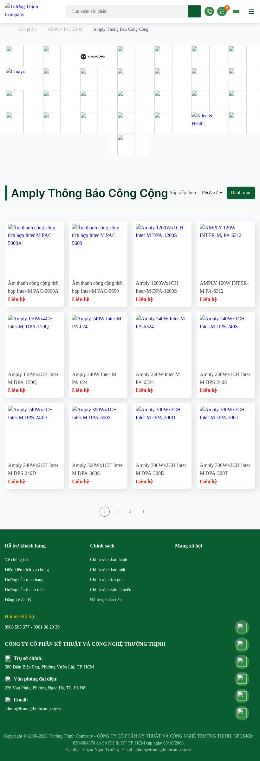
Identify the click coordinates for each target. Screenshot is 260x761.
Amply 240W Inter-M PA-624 (94, 378)
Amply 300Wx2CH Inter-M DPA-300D (162, 469)
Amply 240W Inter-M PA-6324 (158, 378)
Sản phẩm (28, 29)
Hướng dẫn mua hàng (24, 579)
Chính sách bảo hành (108, 559)
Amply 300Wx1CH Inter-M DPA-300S (98, 469)
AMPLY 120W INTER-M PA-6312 (224, 287)
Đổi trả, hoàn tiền (106, 600)
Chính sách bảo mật (107, 569)
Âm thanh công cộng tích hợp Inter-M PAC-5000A (33, 287)
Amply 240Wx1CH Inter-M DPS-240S (226, 378)
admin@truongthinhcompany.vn (33, 708)
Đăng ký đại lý (18, 600)
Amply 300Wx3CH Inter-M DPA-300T (226, 469)
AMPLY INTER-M (65, 29)
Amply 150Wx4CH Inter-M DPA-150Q (34, 378)
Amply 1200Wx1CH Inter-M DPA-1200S (157, 287)
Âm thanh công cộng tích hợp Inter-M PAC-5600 (97, 287)
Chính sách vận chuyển (110, 589)
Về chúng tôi (16, 559)
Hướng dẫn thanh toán (25, 589)
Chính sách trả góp (107, 579)
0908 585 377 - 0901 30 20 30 (32, 627)
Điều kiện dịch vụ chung (27, 569)
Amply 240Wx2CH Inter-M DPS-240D (34, 469)
